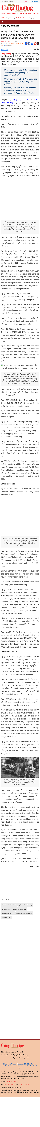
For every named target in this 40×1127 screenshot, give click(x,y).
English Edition (33, 1)
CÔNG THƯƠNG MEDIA (9, 13)
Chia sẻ (5, 49)
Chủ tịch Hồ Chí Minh (9, 905)
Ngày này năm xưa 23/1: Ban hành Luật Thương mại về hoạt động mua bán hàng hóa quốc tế (20, 72)
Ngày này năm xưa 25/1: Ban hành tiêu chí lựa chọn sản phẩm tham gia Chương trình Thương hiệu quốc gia (20, 90)
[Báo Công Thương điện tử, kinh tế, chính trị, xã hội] (17, 7)
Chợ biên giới (6, 909)
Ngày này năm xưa (10, 26)
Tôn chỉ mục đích (22, 1066)
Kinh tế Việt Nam (25, 13)
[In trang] (38, 49)
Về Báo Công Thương (9, 1064)
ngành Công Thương (25, 905)
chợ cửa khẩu (6, 917)
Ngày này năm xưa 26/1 (24, 913)
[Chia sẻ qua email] (35, 49)
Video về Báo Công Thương (27, 1064)
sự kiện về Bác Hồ (8, 913)
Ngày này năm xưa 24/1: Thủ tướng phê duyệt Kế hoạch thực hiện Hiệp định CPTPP (20, 81)
